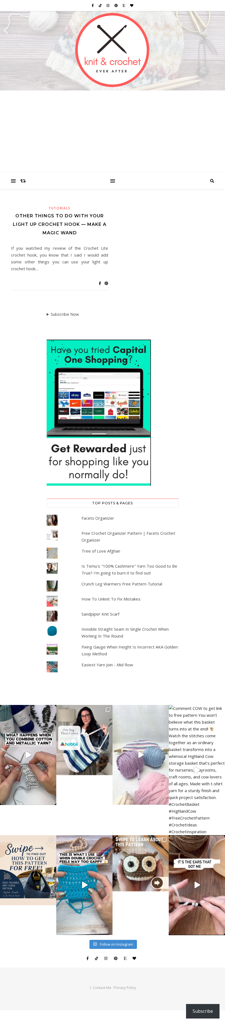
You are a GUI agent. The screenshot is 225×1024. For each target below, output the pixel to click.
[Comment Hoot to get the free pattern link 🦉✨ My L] (141, 863)
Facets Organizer (97, 518)
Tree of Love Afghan (100, 551)
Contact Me (102, 987)
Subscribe (203, 1011)
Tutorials (60, 208)
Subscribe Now (65, 314)
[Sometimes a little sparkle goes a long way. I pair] (84, 740)
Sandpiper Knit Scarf (100, 614)
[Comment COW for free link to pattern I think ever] (141, 755)
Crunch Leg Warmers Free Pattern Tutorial (121, 584)
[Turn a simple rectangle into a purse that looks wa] (28, 870)
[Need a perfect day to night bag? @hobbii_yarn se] (28, 755)
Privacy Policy (125, 987)
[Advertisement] (112, 131)
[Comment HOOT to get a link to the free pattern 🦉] (197, 885)
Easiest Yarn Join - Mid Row (107, 664)
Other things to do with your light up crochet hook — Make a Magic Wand (59, 224)
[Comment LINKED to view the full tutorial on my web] (84, 885)
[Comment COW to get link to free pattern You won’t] (197, 770)
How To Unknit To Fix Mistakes (110, 599)
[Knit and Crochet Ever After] (112, 50)
